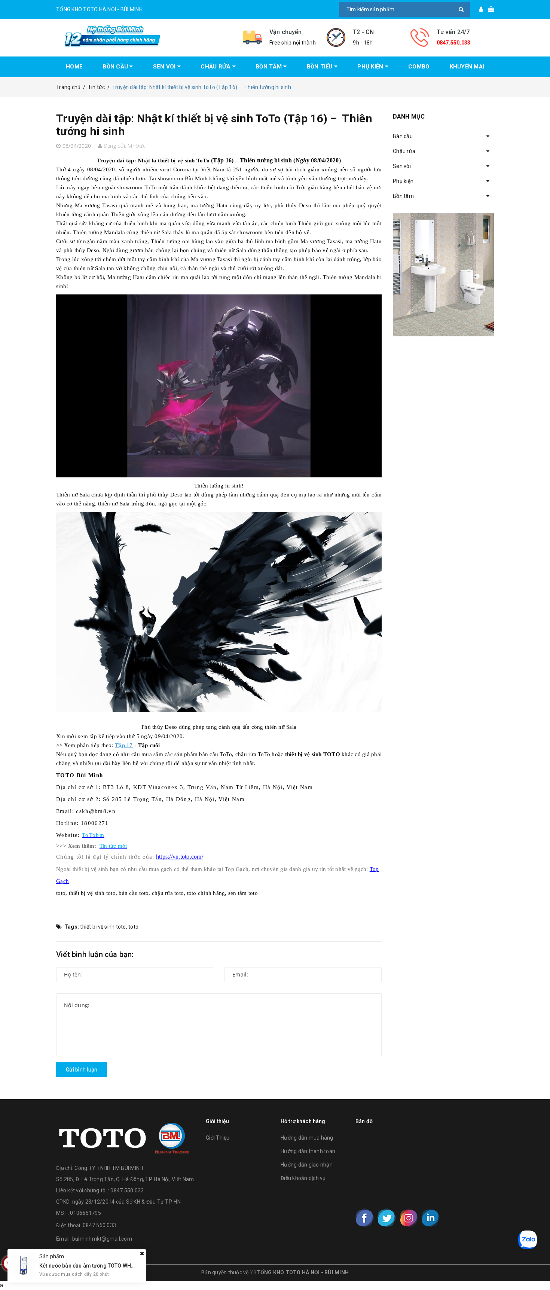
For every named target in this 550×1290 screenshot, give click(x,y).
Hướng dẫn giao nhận (307, 1165)
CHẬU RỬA (216, 66)
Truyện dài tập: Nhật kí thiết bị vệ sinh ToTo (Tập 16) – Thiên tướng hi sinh (214, 125)
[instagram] (408, 1217)
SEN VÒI (165, 66)
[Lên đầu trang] (536, 1267)
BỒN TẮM (269, 66)
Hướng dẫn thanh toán (308, 1151)
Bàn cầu (403, 136)
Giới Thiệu (218, 1138)
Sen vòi (402, 166)
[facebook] (364, 1217)
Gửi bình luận (81, 1070)
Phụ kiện (403, 181)
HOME (74, 66)
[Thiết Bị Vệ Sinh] (443, 274)
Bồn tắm (403, 196)
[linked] (430, 1217)
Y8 (253, 1272)
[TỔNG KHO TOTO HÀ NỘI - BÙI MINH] (144, 36)
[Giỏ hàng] (488, 9)
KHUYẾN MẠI (467, 66)
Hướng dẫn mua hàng (307, 1138)
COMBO (419, 66)
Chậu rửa (404, 151)
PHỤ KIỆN (371, 66)
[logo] (124, 1136)
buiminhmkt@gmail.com (102, 1239)
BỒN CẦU (116, 66)
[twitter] (386, 1217)
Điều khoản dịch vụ (303, 1178)
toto (133, 927)
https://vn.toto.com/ (179, 856)
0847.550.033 (454, 43)
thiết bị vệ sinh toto (103, 927)
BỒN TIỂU (320, 66)
